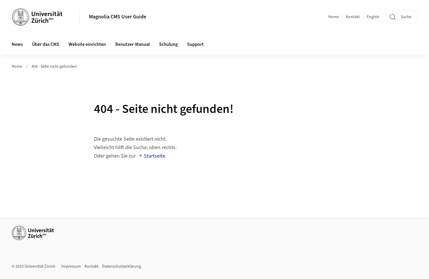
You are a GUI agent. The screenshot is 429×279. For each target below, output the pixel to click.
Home (333, 17)
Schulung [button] (168, 44)
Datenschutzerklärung (121, 266)
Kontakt (353, 17)
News (17, 44)
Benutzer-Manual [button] (132, 44)
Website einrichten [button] (87, 44)
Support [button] (195, 44)
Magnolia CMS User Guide (117, 16)
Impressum (71, 266)
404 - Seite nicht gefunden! (54, 66)
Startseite (154, 156)
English (373, 17)
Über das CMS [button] (45, 44)
